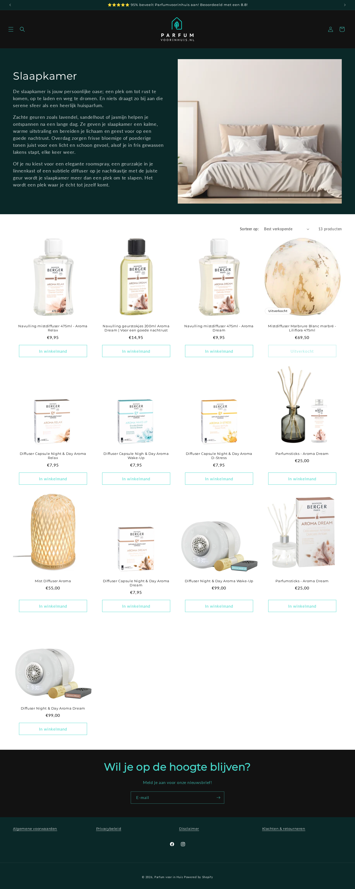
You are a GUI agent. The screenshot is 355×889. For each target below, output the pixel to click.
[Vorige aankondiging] (10, 5)
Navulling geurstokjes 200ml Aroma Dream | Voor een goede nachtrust (136, 328)
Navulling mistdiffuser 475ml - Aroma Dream (219, 328)
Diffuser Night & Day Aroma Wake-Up (219, 581)
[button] (11, 29)
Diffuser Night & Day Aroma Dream (53, 708)
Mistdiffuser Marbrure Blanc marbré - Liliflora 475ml (302, 328)
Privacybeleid (108, 829)
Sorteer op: (249, 229)
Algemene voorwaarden (35, 829)
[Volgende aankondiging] (345, 5)
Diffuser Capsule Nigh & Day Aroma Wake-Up (136, 455)
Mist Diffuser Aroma (53, 581)
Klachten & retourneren (283, 829)
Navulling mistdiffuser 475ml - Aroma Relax (53, 328)
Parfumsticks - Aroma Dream (302, 453)
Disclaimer (189, 829)
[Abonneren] (218, 797)
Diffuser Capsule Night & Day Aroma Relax (53, 455)
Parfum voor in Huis (168, 877)
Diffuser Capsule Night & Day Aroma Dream (136, 583)
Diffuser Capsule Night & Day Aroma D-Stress (219, 455)
